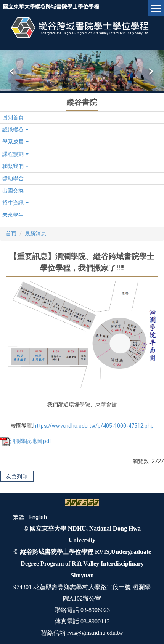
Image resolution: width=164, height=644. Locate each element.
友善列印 (16, 476)
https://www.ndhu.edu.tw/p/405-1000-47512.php (93, 426)
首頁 (11, 233)
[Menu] (156, 8)
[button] (12, 71)
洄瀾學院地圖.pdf (30, 441)
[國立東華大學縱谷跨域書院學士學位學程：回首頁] (82, 27)
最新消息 (35, 233)
